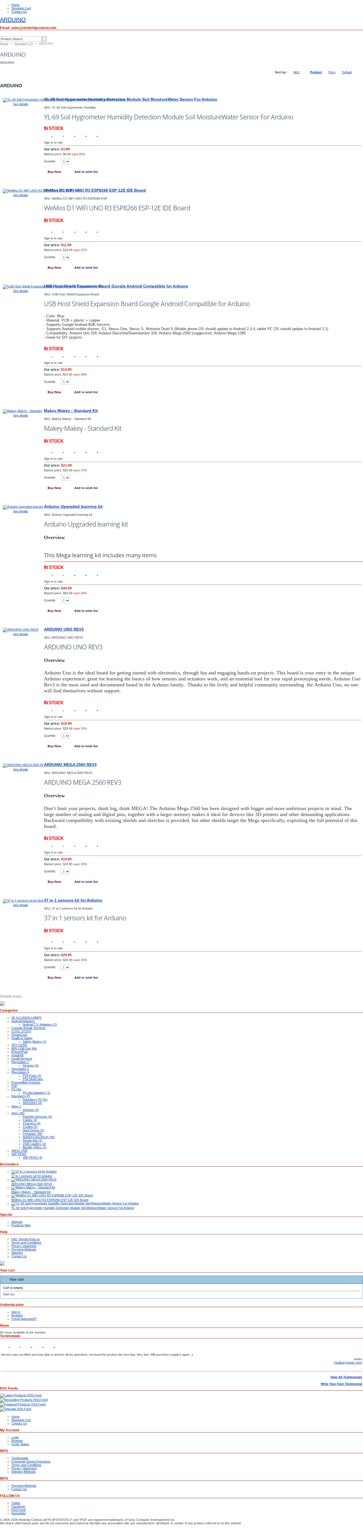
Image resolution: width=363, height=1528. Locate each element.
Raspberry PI (23, 43)
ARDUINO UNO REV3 (64, 629)
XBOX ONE (19, 1150)
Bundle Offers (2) (35, 1147)
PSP (14, 1086)
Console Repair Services (28, 1028)
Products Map (21, 1225)
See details (20, 104)
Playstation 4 (20, 1072)
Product (316, 72)
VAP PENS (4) (32, 1157)
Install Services (21, 1058)
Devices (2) (31, 1109)
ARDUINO (13, 19)
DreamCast (19, 1034)
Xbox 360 (17, 1113)
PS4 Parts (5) (32, 1075)
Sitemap (16, 1221)
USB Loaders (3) (34, 1144)
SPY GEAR (19, 1045)
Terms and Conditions (26, 1242)
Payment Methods (23, 1249)
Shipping (17, 1252)
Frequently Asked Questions (30, 1461)
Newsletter (18, 1513)
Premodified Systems (26, 1082)
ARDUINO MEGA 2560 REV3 (70, 764)
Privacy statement (23, 1246)
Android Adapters (23, 1021)
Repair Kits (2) (33, 1140)
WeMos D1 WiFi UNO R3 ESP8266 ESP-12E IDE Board (95, 190)
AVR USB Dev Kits (24, 1048)
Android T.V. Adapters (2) (40, 1024)
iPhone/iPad (19, 1051)
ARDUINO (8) (32, 1103)
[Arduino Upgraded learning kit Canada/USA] (23, 506)
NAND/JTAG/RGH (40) (39, 1137)
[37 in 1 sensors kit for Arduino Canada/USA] (23, 900)
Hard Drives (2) (33, 1130)
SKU (296, 72)
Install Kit (17, 1055)
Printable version (11, 995)
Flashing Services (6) (37, 1116)
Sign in (15, 1312)
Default (347, 72)
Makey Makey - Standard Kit (71, 410)
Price (331, 72)
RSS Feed (18, 1510)
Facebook (18, 1506)
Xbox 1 (16, 1106)
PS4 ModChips (33, 1079)
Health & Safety (22, 1038)
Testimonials (19, 1458)
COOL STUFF (21, 1031)
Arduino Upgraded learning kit (73, 506)
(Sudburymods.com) (348, 1362)
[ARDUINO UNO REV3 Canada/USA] (20, 629)
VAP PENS (18, 1154)
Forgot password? (24, 1318)
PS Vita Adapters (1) (36, 1092)
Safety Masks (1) (35, 1041)
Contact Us (19, 11)
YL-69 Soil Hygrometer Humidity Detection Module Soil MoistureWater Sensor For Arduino (130, 99)
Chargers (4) (32, 1123)
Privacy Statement (24, 1468)
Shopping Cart (21, 8)
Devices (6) (31, 1065)
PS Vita (16, 1089)
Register (17, 1315)
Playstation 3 (20, 1069)
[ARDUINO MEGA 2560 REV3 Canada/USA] (23, 765)
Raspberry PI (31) (35, 1099)
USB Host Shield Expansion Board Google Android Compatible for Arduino (116, 286)
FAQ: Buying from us (25, 1239)
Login (15, 1437)
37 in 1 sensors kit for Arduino (73, 900)
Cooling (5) (30, 1127)
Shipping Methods (23, 1471)
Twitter (15, 1503)
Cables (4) (30, 1120)
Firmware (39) (32, 1133)
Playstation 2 (20, 1062)
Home (15, 5)
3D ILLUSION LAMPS (26, 1017)
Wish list (8, 1294)
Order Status (20, 1444)
